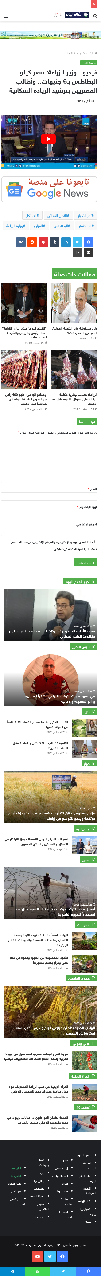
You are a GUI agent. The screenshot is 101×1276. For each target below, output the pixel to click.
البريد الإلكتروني (87, 506)
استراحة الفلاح (66, 1214)
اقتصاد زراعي (60, 1175)
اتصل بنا (16, 1175)
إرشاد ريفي (61, 1167)
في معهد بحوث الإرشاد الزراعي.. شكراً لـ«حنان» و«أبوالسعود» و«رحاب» (60, 698)
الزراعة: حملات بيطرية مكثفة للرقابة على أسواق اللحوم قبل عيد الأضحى (74, 398)
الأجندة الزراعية (89, 1165)
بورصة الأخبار (74, 53)
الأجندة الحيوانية (89, 1190)
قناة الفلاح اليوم (87, 1178)
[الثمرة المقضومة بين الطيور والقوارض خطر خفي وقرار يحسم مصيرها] (84, 964)
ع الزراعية (39, 1180)
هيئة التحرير (14, 1183)
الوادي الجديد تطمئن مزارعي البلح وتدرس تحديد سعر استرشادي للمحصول (55, 1029)
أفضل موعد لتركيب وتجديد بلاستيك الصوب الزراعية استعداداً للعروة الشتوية (55, 911)
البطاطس (61, 225)
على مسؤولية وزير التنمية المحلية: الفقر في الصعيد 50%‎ (74, 330)
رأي (42, 1172)
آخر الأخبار (85, 215)
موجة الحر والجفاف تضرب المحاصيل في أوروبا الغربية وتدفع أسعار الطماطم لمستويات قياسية (36, 1055)
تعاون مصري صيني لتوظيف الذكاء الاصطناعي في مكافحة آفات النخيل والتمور (51, 633)
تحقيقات (39, 1188)
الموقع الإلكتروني (86, 524)
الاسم (92, 488)
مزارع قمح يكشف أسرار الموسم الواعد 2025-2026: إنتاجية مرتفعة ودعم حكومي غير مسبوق (55, 815)
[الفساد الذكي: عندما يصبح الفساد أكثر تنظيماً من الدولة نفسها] (84, 728)
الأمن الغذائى (57, 215)
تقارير (65, 1183)
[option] (50, 615)
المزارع (38, 225)
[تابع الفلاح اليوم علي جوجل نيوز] (49, 188)
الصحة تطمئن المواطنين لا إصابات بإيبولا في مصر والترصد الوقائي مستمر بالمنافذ (37, 1119)
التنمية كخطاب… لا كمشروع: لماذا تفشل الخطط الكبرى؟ (40, 744)
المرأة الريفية (37, 1195)
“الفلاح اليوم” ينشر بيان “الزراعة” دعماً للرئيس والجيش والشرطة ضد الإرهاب (24, 332)
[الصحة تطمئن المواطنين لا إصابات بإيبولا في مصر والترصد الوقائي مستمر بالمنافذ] (84, 1123)
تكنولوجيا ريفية (88, 1211)
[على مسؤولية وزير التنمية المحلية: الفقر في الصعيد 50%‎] (74, 303)
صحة (88, 1221)
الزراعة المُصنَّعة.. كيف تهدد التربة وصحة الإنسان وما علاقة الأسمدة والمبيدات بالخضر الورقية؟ (38, 939)
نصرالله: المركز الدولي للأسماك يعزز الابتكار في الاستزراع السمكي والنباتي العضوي (36, 841)
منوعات (39, 1216)
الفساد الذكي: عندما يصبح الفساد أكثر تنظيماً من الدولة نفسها (37, 724)
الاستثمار (85, 225)
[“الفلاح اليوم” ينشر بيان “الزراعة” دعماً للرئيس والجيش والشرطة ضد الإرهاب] (24, 303)
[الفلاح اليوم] (70, 15)
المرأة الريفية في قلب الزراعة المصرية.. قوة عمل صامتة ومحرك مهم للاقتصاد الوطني (38, 1088)
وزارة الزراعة (14, 225)
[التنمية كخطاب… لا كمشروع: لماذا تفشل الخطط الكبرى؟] (84, 749)
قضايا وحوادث (43, 1162)
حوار (65, 1160)
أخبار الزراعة (84, 1200)
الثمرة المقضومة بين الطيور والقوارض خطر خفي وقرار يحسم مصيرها (39, 959)
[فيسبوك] (88, 242)
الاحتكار (31, 215)
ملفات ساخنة (66, 1201)
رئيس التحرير (84, 1155)
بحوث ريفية (61, 1191)
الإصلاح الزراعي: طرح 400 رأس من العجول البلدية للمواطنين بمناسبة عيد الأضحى (26, 398)
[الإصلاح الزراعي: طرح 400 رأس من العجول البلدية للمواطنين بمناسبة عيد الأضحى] (24, 369)
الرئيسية (89, 53)
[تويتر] (77, 242)
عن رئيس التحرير (18, 1201)
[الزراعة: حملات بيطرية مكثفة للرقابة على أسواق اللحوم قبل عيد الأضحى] (74, 369)
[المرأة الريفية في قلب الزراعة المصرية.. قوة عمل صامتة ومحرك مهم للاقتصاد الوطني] (84, 1092)
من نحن (16, 1191)
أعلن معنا (15, 1167)
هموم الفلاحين (43, 1206)
